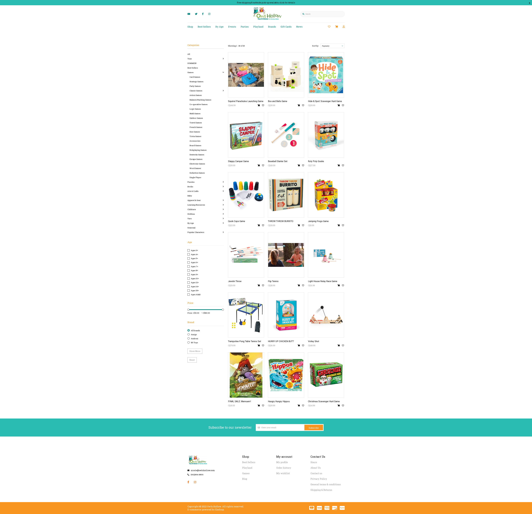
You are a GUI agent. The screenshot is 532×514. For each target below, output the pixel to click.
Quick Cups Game (236, 221)
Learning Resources (196, 205)
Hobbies (191, 214)
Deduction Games (197, 173)
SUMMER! (191, 63)
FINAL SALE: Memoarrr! (239, 401)
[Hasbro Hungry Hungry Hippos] (286, 375)
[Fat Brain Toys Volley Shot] (326, 315)
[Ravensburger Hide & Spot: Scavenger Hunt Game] (326, 75)
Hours (313, 462)
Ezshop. (219, 509)
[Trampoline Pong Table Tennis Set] (246, 315)
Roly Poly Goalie (316, 161)
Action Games (196, 95)
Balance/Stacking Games (200, 100)
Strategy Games (196, 81)
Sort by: (315, 46)
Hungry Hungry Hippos (279, 401)
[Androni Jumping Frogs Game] (326, 195)
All (188, 54)
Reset (192, 360)
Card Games (195, 77)
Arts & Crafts (193, 191)
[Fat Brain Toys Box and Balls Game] (286, 75)
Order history (283, 467)
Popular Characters (195, 232)
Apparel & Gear (194, 200)
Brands (272, 26)
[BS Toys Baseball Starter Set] (286, 135)
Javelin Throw (234, 281)
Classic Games (196, 90)
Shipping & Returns (321, 489)
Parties (245, 26)
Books (190, 186)
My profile (282, 462)
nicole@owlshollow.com (203, 470)
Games (190, 72)
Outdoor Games (196, 118)
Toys (189, 58)
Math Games (195, 113)
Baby (189, 195)
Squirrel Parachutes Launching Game (245, 101)
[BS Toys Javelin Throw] (246, 255)
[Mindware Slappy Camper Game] (246, 135)
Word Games (195, 168)
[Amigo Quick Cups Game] (246, 195)
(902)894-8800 (197, 474)
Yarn (189, 218)
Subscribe (314, 427)
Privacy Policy (318, 478)
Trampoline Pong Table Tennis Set (244, 341)
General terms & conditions (325, 484)
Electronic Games (197, 163)
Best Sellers (204, 26)
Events (232, 26)
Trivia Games (195, 136)
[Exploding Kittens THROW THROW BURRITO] (286, 195)
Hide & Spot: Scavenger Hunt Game (325, 101)
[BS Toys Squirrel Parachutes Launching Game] (246, 75)
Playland (258, 26)
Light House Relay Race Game (322, 281)
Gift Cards (286, 26)
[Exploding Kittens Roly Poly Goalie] (326, 135)
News (299, 26)
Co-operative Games (199, 104)
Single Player (195, 177)
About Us (315, 467)
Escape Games (196, 159)
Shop (190, 26)
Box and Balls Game (277, 101)
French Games (196, 127)
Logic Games (195, 109)
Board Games (195, 145)
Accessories (195, 141)
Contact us (316, 473)
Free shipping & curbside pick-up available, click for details (266, 2)
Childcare (191, 209)
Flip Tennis (273, 281)
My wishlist (283, 473)
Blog (244, 478)
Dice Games (195, 132)
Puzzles (191, 182)
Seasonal (191, 227)
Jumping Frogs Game (318, 221)
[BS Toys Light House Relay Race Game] (326, 255)
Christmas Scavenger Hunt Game (324, 401)
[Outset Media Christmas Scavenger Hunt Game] (326, 375)
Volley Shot (313, 341)
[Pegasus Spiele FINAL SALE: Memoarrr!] (246, 375)
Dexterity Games (197, 154)
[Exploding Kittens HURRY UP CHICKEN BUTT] (286, 315)
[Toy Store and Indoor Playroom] (267, 20)
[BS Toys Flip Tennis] (286, 255)
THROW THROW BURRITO (280, 221)
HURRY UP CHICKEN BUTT (281, 341)
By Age (219, 26)
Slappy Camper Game (238, 161)
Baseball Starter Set (277, 161)
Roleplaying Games (198, 150)
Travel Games (196, 122)
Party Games (195, 86)
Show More (194, 351)
